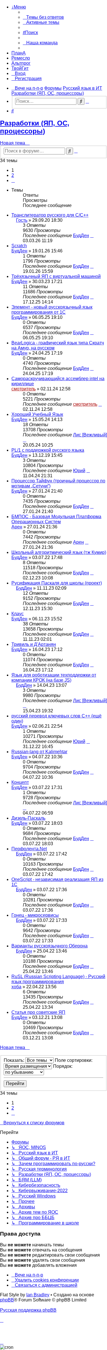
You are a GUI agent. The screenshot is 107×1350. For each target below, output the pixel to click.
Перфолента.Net (29, 848)
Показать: (14, 1060)
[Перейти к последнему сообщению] (92, 235)
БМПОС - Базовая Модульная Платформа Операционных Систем (56, 519)
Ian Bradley (37, 1294)
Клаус (17, 613)
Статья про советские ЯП (38, 1012)
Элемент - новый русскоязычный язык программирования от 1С (51, 310)
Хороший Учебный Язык (37, 414)
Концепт (20, 782)
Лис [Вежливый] (90, 434)
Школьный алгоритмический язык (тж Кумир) (58, 552)
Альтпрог (21, 63)
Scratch (19, 245)
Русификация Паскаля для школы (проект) (56, 583)
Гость (21, 220)
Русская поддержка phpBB (28, 1310)
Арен (16, 526)
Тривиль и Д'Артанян (33, 644)
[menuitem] (43, 17)
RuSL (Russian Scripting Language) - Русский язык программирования (58, 979)
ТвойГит (20, 68)
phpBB (7, 1299)
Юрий (79, 470)
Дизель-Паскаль (28, 818)
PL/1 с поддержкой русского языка (47, 450)
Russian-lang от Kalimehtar (39, 751)
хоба (16, 986)
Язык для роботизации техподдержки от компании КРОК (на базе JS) (53, 678)
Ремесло (20, 58)
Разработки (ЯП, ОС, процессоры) (34, 127)
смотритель (23, 388)
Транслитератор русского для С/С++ (49, 215)
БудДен (81, 235)
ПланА (18, 53)
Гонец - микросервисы (35, 915)
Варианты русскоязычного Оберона (49, 945)
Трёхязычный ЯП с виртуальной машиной (56, 276)
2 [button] (12, 175)
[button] (13, 180)
